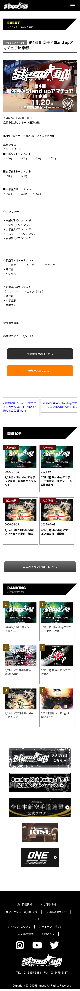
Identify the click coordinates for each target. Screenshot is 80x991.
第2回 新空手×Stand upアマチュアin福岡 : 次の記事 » (60, 405)
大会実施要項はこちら (40, 354)
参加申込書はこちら (40, 370)
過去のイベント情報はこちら (40, 567)
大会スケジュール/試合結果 (22, 912)
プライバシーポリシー (52, 926)
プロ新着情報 (24, 904)
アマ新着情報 (48, 904)
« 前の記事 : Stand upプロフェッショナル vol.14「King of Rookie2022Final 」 (21, 406)
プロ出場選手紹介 (56, 912)
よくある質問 (25, 934)
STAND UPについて (19, 926)
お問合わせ (48, 934)
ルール (36, 919)
